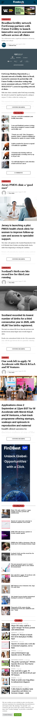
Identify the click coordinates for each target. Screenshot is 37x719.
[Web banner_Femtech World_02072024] (16, 501)
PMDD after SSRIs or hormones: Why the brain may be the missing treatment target (23, 543)
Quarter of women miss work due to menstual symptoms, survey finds (21, 521)
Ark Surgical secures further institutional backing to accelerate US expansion (23, 597)
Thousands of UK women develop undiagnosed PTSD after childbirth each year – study (22, 609)
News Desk (11, 193)
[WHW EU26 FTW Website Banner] (18, 14)
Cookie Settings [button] (8, 714)
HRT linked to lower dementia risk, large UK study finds (23, 586)
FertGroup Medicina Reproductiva (15, 74)
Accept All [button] (17, 714)
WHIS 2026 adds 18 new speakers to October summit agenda (21, 532)
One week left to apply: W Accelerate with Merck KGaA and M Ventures (23, 575)
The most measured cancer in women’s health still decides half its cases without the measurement (22, 565)
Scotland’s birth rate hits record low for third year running (22, 554)
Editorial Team (12, 45)
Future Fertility (7, 81)
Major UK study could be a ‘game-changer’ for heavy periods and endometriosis (21, 511)
